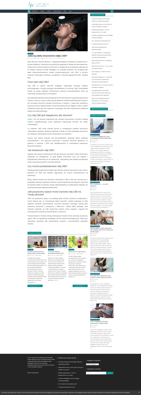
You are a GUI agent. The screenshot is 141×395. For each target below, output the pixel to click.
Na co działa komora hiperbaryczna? (101, 41)
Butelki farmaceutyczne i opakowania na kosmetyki (36, 252)
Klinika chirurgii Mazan (33, 373)
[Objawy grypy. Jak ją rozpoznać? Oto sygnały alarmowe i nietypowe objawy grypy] (101, 217)
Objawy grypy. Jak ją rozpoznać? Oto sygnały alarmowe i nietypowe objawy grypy (101, 229)
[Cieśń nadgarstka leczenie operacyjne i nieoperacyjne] (101, 311)
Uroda (49, 11)
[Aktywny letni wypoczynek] (78, 242)
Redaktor (38, 58)
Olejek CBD (32, 119)
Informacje (35, 11)
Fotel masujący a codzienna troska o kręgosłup (101, 73)
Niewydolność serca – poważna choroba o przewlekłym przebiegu (102, 86)
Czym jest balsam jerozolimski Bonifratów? (56, 252)
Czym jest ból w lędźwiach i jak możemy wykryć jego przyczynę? (101, 276)
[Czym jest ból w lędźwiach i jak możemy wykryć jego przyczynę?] (101, 265)
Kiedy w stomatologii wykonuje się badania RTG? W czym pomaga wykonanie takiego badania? (100, 101)
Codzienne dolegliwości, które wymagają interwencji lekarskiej (102, 36)
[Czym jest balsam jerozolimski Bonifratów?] (57, 242)
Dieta (65, 11)
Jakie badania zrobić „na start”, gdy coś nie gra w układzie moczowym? (102, 25)
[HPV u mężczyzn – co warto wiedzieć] (101, 173)
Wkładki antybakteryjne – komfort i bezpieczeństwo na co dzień (101, 31)
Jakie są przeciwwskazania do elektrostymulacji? (99, 48)
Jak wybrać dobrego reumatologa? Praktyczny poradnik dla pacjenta (101, 20)
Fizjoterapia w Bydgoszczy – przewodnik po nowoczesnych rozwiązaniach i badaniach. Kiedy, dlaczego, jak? (102, 79)
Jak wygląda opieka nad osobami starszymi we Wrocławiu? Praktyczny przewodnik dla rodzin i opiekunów (101, 93)
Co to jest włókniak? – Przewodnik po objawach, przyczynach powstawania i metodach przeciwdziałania (101, 55)
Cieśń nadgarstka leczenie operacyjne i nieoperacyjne (99, 322)
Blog (70, 11)
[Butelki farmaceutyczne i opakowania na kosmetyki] (37, 242)
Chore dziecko (57, 11)
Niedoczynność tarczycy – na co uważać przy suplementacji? (102, 67)
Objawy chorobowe (98, 115)
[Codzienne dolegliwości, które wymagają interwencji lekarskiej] (101, 126)
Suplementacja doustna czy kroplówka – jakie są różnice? (102, 62)
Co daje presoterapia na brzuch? (100, 44)
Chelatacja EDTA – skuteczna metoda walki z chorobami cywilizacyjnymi (36, 286)
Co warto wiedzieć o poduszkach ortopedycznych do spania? (81, 286)
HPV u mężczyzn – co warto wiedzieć (99, 185)
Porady (42, 11)
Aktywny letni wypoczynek (76, 251)
